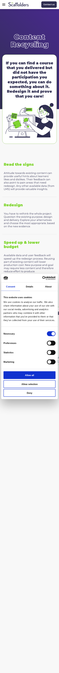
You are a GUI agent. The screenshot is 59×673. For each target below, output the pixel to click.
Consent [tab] (10, 286)
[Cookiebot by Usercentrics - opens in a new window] (42, 278)
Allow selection (29, 384)
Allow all (29, 375)
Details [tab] (29, 286)
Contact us (49, 4)
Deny (29, 393)
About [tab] (48, 286)
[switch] (51, 343)
